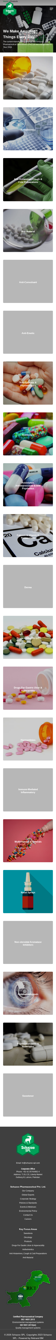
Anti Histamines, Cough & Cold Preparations (28, 1253)
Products (28, 1241)
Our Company (28, 1191)
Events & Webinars (28, 1207)
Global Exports (28, 1195)
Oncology (28, 1237)
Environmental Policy (28, 1211)
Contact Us (28, 1215)
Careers (28, 1219)
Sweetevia (28, 1233)
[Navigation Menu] (51, 8)
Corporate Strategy (28, 1199)
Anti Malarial (28, 1257)
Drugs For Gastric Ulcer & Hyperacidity (28, 1245)
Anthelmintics (28, 1249)
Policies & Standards (28, 1203)
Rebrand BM (37, 1338)
